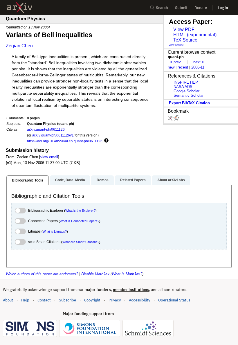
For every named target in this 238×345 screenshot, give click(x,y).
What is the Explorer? (80, 210)
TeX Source (185, 39)
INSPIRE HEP (186, 82)
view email (49, 157)
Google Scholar (186, 91)
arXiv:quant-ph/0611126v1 (53, 135)
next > (198, 62)
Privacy (115, 300)
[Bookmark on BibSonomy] (171, 119)
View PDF (183, 29)
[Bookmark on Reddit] (176, 119)
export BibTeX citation (189, 103)
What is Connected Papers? (79, 221)
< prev (175, 62)
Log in (223, 7)
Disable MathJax (95, 274)
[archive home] (19, 7)
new (171, 67)
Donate (200, 7)
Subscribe (67, 300)
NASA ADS (183, 87)
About (8, 300)
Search (162, 7)
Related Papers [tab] (133, 180)
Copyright (92, 300)
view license (176, 45)
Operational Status (174, 300)
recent (183, 67)
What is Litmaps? (55, 231)
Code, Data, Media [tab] (70, 180)
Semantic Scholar (188, 95)
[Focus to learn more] (105, 140)
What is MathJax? (127, 274)
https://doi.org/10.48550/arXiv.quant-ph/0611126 (64, 141)
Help (25, 300)
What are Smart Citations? (80, 242)
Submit (181, 7)
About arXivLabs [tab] (171, 180)
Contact (44, 300)
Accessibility (139, 300)
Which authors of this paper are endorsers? (42, 274)
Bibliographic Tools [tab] (27, 180)
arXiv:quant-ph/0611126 (46, 129)
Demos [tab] (103, 180)
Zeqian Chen (19, 45)
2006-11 (197, 67)
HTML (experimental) (195, 34)
